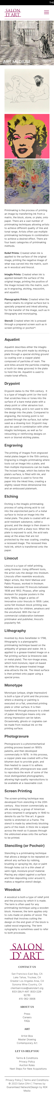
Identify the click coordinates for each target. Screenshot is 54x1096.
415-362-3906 (27, 998)
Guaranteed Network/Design (23, 1087)
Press (27, 1013)
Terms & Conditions (27, 1057)
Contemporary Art (27, 1042)
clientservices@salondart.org (27, 988)
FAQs (27, 1020)
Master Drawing (27, 1039)
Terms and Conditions (36, 1079)
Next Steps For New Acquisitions (28, 1068)
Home (47, 60)
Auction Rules (27, 1065)
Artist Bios (27, 1035)
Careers (27, 1017)
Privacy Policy (27, 1061)
